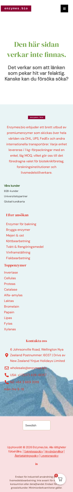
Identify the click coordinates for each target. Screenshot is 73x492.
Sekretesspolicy (33, 451)
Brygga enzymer (18, 230)
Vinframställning (18, 252)
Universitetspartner (16, 196)
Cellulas (10, 278)
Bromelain (11, 306)
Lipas (8, 318)
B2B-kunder (11, 191)
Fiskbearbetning (18, 258)
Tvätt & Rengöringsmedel (25, 247)
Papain (9, 312)
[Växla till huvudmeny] (64, 8)
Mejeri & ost (15, 235)
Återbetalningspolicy (27, 455)
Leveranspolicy (49, 455)
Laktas (9, 301)
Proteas (9, 284)
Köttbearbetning (18, 241)
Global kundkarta (14, 201)
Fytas (8, 323)
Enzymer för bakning (21, 224)
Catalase (10, 289)
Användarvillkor (54, 451)
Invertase (11, 272)
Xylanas (10, 329)
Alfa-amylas (13, 295)
